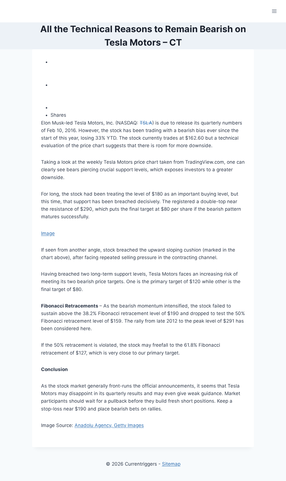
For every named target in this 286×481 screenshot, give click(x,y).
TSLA (146, 123)
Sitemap (171, 464)
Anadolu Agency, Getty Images (109, 425)
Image (48, 233)
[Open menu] (274, 11)
